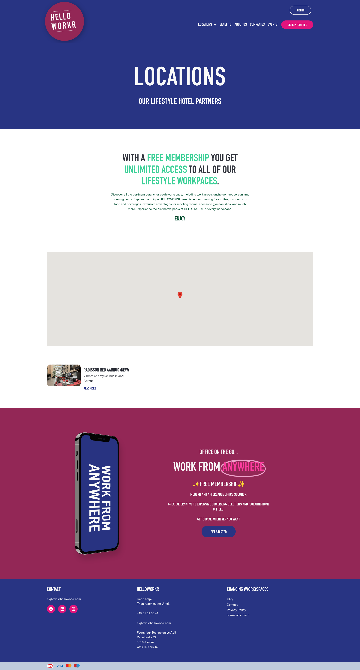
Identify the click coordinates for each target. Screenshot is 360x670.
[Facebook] (51, 609)
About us (241, 25)
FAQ (230, 599)
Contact (232, 604)
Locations (205, 25)
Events (273, 25)
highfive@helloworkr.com (64, 598)
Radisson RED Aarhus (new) (106, 370)
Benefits (226, 25)
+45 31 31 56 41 (147, 613)
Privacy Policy (236, 609)
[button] (180, 295)
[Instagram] (73, 609)
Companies (257, 25)
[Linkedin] (62, 609)
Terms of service (238, 615)
